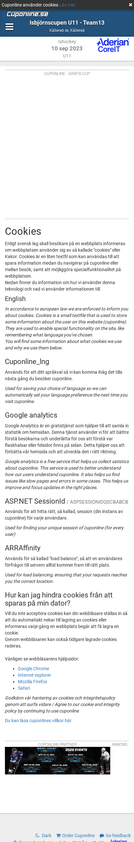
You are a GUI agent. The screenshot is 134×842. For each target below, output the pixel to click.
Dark (46, 835)
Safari (24, 688)
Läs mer (67, 4)
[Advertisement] (67, 143)
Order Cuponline (78, 835)
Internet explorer (34, 675)
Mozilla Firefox (32, 681)
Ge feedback (118, 835)
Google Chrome (33, 668)
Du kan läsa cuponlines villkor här (38, 720)
